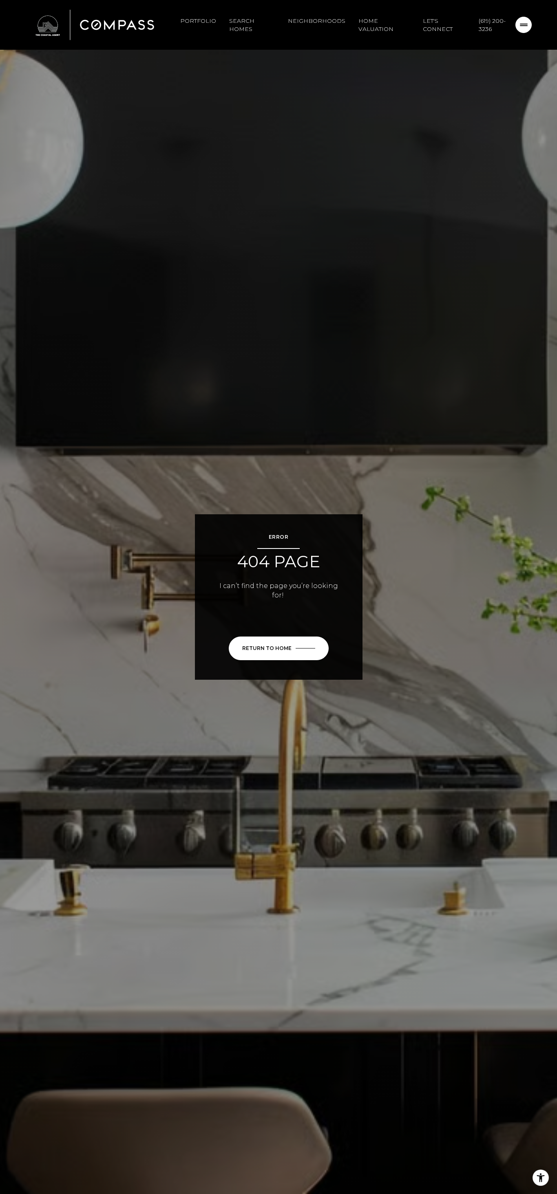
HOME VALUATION (375, 25)
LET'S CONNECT (438, 25)
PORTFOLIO (198, 20)
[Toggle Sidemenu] (523, 25)
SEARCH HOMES (241, 25)
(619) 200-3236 (492, 25)
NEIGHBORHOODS (316, 20)
